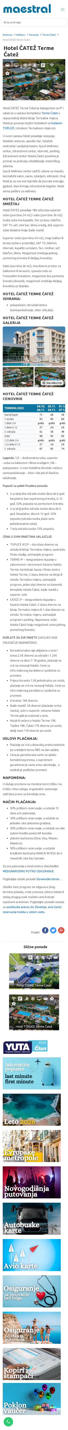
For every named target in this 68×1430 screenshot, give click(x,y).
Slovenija (34, 34)
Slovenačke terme (47, 879)
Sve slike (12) (54, 383)
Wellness (20, 34)
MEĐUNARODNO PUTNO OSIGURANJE (28, 871)
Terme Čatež (49, 34)
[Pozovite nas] (8, 1421)
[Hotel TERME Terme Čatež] (34, 970)
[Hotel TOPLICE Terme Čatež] (34, 1012)
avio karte (54, 907)
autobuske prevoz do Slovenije (26, 907)
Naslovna (8, 34)
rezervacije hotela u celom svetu (24, 912)
